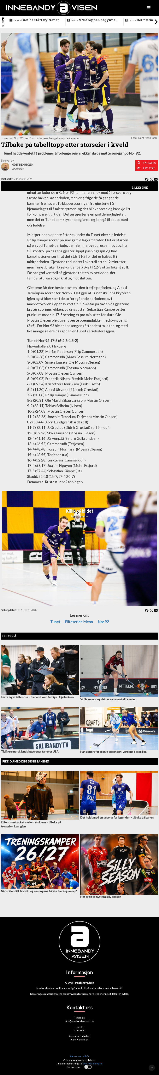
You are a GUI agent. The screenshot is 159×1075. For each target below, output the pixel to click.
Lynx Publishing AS (92, 1063)
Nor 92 (103, 621)
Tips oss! (149, 168)
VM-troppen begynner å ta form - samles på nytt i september (94, 20)
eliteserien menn (79, 621)
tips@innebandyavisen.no (79, 1021)
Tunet (55, 621)
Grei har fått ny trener (36, 20)
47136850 (149, 162)
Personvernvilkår (79, 1056)
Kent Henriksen (79, 1039)
